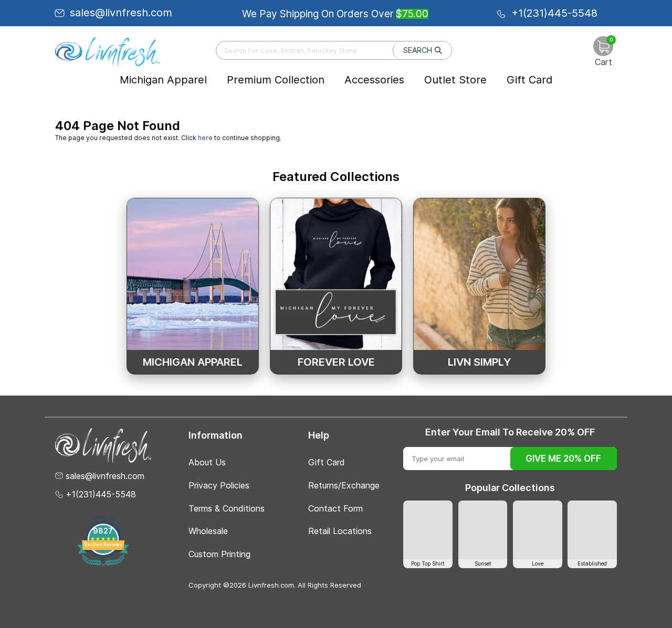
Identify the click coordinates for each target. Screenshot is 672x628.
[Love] (537, 530)
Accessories (374, 79)
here (205, 138)
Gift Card (529, 79)
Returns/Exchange (344, 485)
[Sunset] (483, 530)
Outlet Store (455, 79)
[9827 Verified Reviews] (103, 564)
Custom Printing (219, 554)
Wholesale (208, 531)
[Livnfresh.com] (107, 51)
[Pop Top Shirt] (428, 530)
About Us (207, 462)
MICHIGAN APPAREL (193, 362)
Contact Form (335, 508)
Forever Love (336, 362)
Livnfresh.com (271, 585)
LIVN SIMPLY (479, 362)
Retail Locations (340, 531)
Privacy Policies (218, 485)
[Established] (592, 530)
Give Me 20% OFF (563, 458)
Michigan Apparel (163, 79)
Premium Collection (275, 79)
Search (417, 50)
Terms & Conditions (226, 508)
